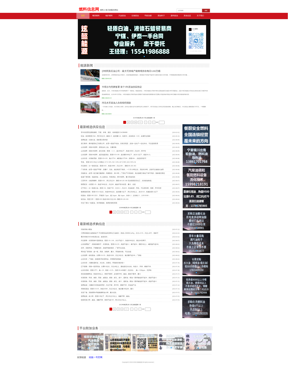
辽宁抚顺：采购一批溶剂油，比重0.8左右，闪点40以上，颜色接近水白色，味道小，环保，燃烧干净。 (116, 266)
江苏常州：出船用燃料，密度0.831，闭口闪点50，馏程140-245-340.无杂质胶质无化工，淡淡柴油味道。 (117, 181)
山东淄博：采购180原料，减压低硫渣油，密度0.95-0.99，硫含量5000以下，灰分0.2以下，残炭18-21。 (116, 155)
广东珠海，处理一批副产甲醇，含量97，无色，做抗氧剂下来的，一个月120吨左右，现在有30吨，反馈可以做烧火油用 (122, 169)
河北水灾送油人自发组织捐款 (116, 103)
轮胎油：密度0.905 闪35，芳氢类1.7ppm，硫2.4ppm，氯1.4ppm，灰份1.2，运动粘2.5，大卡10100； (115, 195)
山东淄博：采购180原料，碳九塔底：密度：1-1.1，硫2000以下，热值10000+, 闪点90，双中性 (113, 151)
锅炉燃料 (109, 16)
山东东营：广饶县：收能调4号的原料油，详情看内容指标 (101, 259)
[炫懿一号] (196, 143)
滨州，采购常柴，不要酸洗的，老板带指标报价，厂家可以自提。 (104, 248)
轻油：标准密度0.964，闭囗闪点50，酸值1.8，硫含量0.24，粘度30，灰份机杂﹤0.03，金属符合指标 (115, 136)
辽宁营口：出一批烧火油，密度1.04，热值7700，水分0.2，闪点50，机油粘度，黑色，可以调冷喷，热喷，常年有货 (121, 188)
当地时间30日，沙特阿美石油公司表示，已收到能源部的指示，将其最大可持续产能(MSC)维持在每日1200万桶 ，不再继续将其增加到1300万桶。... (145, 75)
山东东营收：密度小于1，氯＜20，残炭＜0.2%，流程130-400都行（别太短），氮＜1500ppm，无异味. (116, 270)
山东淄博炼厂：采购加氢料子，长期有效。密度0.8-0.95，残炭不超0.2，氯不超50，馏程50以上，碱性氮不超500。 (120, 244)
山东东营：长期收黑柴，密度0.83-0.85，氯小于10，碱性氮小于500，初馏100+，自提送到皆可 (113, 158)
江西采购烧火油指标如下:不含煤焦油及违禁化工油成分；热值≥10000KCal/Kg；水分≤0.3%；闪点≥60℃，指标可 (119, 233)
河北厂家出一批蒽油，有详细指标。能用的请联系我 (99, 203)
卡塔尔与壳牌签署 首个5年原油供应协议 (122, 87)
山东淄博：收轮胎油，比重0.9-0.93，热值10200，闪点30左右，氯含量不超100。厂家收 (111, 255)
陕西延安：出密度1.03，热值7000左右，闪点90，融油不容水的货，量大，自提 (108, 184)
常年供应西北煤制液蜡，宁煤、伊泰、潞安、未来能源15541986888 (104, 132)
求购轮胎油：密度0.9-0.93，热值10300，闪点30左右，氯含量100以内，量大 (107, 289)
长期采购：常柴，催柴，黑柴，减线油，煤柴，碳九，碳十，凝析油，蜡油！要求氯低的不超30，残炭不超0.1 (119, 278)
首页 (83, 16)
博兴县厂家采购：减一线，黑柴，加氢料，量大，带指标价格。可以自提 (106, 252)
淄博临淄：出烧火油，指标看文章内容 (94, 140)
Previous (84, 39)
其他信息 (187, 16)
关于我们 (200, 16)
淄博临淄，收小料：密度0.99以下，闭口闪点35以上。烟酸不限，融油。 (106, 296)
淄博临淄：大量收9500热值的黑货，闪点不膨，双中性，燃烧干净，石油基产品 (108, 285)
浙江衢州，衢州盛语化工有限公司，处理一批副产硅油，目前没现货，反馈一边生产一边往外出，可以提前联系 (119, 143)
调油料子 (161, 16)
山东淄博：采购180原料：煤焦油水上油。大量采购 (98, 147)
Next (204, 39)
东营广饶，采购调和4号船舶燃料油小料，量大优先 (98, 292)
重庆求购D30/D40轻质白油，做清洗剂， (95, 237)
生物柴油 (135, 16)
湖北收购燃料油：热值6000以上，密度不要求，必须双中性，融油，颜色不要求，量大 (111, 274)
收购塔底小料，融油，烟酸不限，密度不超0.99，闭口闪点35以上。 (104, 300)
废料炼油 (174, 16)
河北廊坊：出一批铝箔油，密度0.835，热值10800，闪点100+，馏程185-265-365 (108, 166)
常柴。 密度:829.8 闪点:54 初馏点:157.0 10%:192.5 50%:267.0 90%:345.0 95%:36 (108, 162)
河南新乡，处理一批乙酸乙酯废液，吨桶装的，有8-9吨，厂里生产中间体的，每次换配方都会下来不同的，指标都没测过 (123, 173)
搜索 (206, 10)
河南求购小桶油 (86, 229)
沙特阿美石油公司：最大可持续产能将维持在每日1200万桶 (131, 71)
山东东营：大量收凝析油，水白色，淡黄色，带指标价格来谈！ (103, 263)
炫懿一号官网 (95, 357)
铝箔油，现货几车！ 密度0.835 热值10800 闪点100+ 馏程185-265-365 (104, 199)
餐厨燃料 (96, 16)
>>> (140, 122)
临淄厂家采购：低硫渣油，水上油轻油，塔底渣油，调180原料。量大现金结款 (108, 177)
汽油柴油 (122, 16)
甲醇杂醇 (148, 16)
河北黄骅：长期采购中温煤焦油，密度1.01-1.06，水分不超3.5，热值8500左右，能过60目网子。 (114, 240)
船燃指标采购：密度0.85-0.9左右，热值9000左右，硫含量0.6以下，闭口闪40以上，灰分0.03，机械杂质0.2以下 (119, 192)
